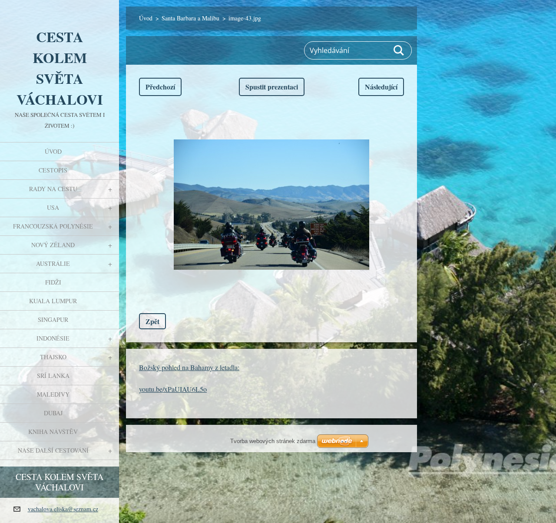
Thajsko (53, 357)
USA (53, 207)
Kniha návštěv (53, 431)
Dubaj (53, 413)
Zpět (152, 321)
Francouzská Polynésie (53, 226)
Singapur (53, 319)
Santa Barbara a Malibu (190, 18)
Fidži (53, 282)
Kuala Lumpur (53, 301)
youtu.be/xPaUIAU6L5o (173, 389)
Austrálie (53, 263)
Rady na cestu (53, 189)
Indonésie (53, 338)
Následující (381, 87)
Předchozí (160, 87)
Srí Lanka (53, 375)
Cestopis (53, 170)
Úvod (53, 151)
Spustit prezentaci (271, 87)
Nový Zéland (53, 245)
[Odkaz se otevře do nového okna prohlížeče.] (271, 204)
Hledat (399, 50)
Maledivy (53, 394)
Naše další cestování (53, 450)
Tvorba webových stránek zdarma (272, 441)
